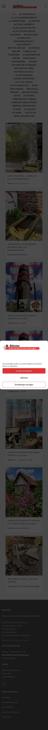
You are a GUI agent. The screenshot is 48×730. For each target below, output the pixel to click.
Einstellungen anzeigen (24, 384)
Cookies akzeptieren (24, 371)
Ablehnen (24, 378)
